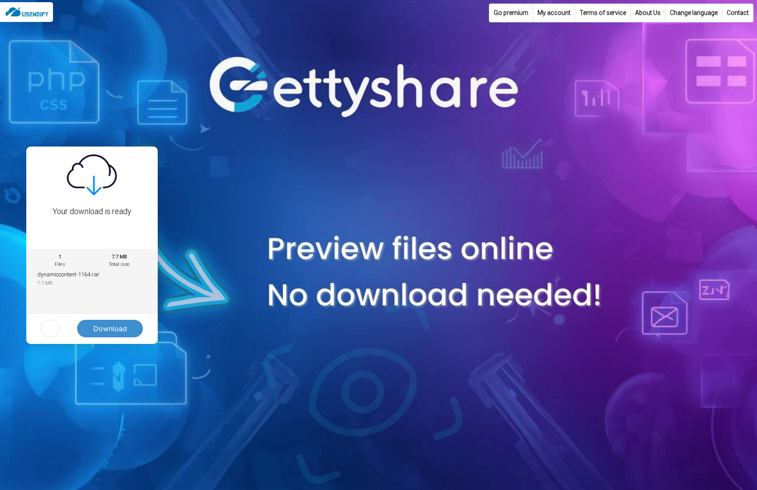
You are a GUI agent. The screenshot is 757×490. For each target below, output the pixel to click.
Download (110, 328)
